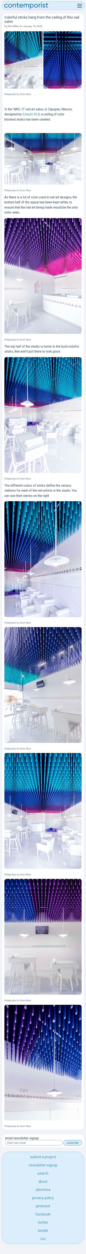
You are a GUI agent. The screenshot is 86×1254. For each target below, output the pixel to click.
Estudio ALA (31, 114)
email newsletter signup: (22, 1138)
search (42, 1173)
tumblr (43, 1230)
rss (43, 1239)
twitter (43, 1222)
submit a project (43, 1157)
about (42, 1181)
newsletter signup (43, 1165)
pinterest (43, 1206)
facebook (42, 1214)
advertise (43, 1190)
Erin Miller (13, 26)
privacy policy (43, 1198)
